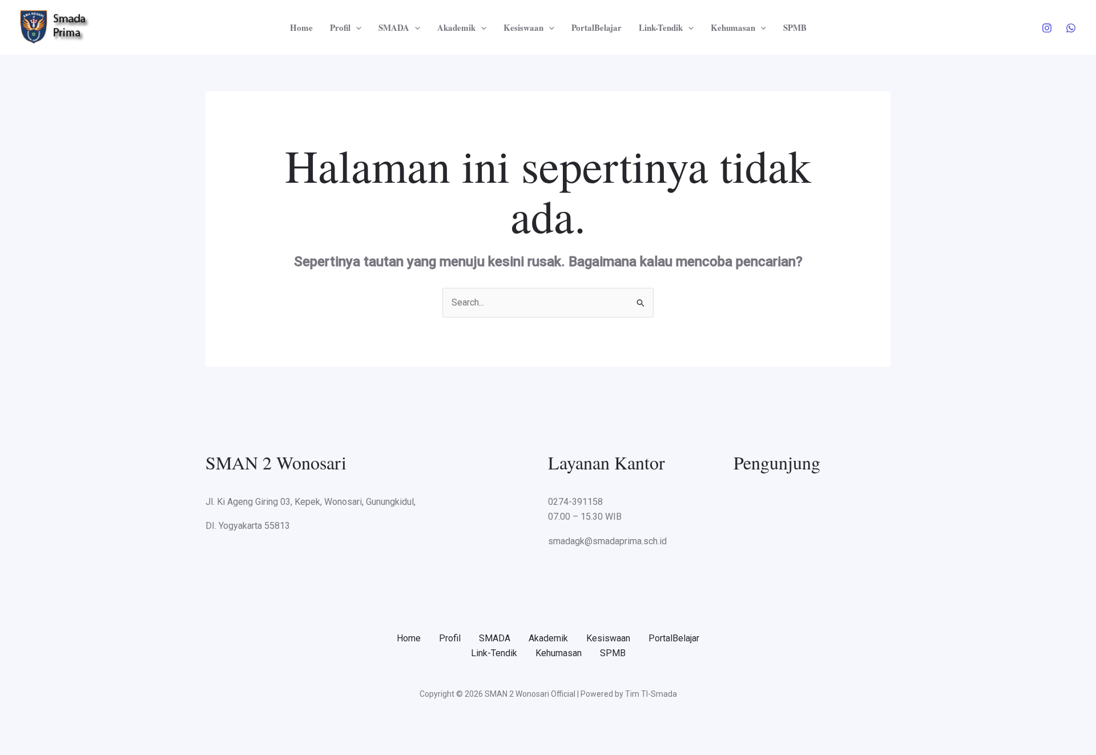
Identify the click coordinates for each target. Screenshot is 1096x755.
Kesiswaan (523, 27)
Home (301, 27)
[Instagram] (1047, 28)
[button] (355, 27)
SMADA (393, 27)
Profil (340, 27)
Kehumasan (733, 27)
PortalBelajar (596, 27)
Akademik (456, 27)
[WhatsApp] (1071, 28)
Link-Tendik (661, 27)
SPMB (795, 27)
